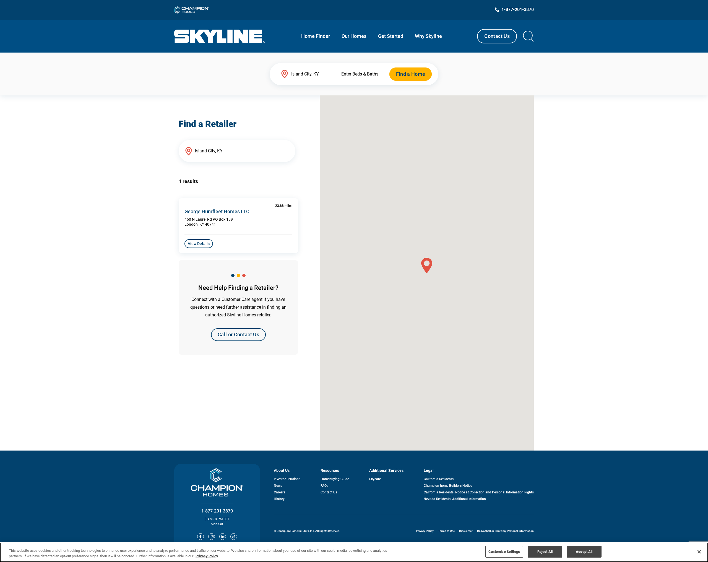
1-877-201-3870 (217, 511)
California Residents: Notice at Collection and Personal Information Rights (479, 492)
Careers (279, 492)
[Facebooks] (200, 536)
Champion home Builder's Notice (448, 486)
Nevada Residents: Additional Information (455, 499)
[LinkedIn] (222, 536)
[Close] (699, 552)
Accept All (584, 552)
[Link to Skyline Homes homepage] (219, 36)
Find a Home (410, 74)
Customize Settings (504, 552)
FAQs (324, 486)
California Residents (439, 479)
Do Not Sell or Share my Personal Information (505, 530)
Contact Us (497, 36)
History (279, 499)
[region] (354, 552)
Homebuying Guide (335, 479)
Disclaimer (466, 530)
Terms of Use (446, 530)
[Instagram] (211, 536)
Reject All (545, 552)
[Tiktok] (233, 536)
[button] (426, 265)
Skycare (375, 479)
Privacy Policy (425, 530)
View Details (199, 243)
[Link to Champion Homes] (191, 10)
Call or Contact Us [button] (238, 334)
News (278, 486)
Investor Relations (287, 479)
